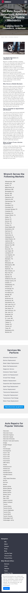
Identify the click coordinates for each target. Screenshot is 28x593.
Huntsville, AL (9, 235)
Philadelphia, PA (9, 284)
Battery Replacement (9, 360)
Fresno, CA (8, 225)
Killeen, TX (8, 247)
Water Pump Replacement (11, 401)
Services (6, 564)
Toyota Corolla (7, 508)
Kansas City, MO (9, 245)
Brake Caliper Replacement (11, 363)
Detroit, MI (8, 221)
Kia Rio (5, 480)
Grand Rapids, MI (10, 227)
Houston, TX (8, 233)
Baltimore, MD (9, 189)
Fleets (6, 571)
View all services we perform (14, 407)
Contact (6, 546)
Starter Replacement (9, 389)
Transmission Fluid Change (10, 398)
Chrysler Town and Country (11, 441)
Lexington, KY (9, 253)
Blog (5, 551)
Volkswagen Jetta (8, 520)
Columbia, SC (9, 211)
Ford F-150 (6, 453)
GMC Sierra (6, 462)
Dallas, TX (8, 217)
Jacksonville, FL (9, 243)
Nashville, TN (9, 269)
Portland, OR (8, 290)
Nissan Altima (7, 486)
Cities (6, 37)
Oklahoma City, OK (10, 278)
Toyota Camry (7, 506)
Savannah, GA (9, 314)
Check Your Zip (8, 573)
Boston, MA (8, 193)
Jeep (4, 476)
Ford (4, 447)
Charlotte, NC (9, 199)
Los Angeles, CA (10, 255)
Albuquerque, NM (10, 181)
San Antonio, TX (9, 306)
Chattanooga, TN (10, 201)
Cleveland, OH (9, 207)
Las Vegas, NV (9, 251)
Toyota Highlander (8, 510)
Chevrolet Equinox (8, 435)
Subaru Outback (7, 502)
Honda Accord (7, 466)
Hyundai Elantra (7, 472)
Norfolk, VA (8, 274)
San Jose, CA (9, 312)
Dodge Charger (7, 445)
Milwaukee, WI (9, 263)
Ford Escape (6, 448)
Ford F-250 (6, 454)
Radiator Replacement (9, 380)
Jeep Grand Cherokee (9, 478)
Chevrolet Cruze (8, 433)
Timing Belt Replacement (10, 395)
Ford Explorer (7, 450)
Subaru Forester (8, 500)
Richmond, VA (9, 298)
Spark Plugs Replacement (10, 386)
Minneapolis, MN (10, 265)
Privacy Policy (8, 558)
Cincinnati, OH (9, 205)
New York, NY (9, 272)
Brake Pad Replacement (10, 366)
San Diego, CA (9, 308)
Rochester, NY (9, 300)
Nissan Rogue (7, 490)
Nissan (5, 484)
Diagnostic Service (8, 369)
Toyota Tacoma (7, 516)
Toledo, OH (8, 324)
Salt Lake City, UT (10, 304)
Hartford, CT (8, 231)
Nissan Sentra (7, 492)
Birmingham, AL (9, 191)
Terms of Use (8, 555)
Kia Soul (5, 482)
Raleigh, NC (8, 294)
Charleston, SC (9, 197)
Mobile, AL (8, 267)
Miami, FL (8, 261)
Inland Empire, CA (10, 239)
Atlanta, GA (8, 183)
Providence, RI (9, 292)
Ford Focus (6, 458)
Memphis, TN (9, 259)
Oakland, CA (8, 277)
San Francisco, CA (10, 310)
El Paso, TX (8, 223)
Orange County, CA (10, 280)
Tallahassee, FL (9, 320)
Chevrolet (6, 431)
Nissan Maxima (7, 488)
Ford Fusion (6, 460)
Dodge (5, 443)
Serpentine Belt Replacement (12, 383)
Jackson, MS (9, 241)
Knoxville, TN (9, 249)
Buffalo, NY (8, 195)
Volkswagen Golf (8, 518)
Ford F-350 (6, 456)
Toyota (5, 504)
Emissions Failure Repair (10, 372)
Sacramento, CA (9, 302)
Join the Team (8, 553)
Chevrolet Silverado (9, 439)
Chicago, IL (8, 203)
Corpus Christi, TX (10, 215)
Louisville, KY (9, 257)
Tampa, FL (8, 322)
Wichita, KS (8, 332)
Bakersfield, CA (9, 187)
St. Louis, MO (9, 318)
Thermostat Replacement (10, 392)
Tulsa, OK (8, 328)
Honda (5, 464)
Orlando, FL (8, 282)
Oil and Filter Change (9, 377)
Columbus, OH (9, 213)
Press (6, 548)
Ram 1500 (6, 496)
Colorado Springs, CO (11, 209)
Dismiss (6, 588)
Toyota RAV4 (7, 514)
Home (2, 37)
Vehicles (6, 568)
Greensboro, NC (9, 229)
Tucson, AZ (8, 326)
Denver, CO (8, 219)
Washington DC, (9, 330)
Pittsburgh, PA (9, 288)
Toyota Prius (7, 512)
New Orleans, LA (10, 271)
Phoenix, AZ (8, 286)
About (6, 544)
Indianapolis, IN (9, 237)
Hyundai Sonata (7, 474)
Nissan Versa (7, 494)
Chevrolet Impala (8, 437)
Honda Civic (6, 468)
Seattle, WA (8, 316)
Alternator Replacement (10, 357)
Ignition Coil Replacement (10, 375)
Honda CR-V (6, 470)
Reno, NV (7, 296)
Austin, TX (8, 185)
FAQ (5, 541)
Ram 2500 (6, 498)
